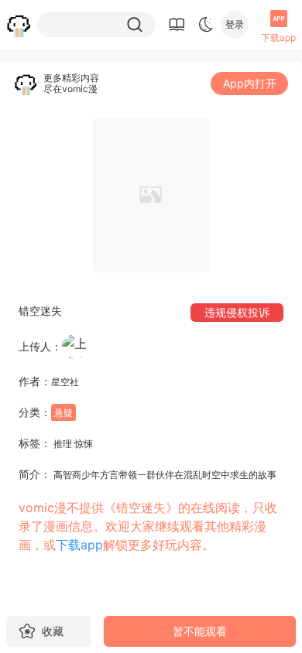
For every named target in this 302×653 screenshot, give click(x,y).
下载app (79, 544)
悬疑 (63, 413)
